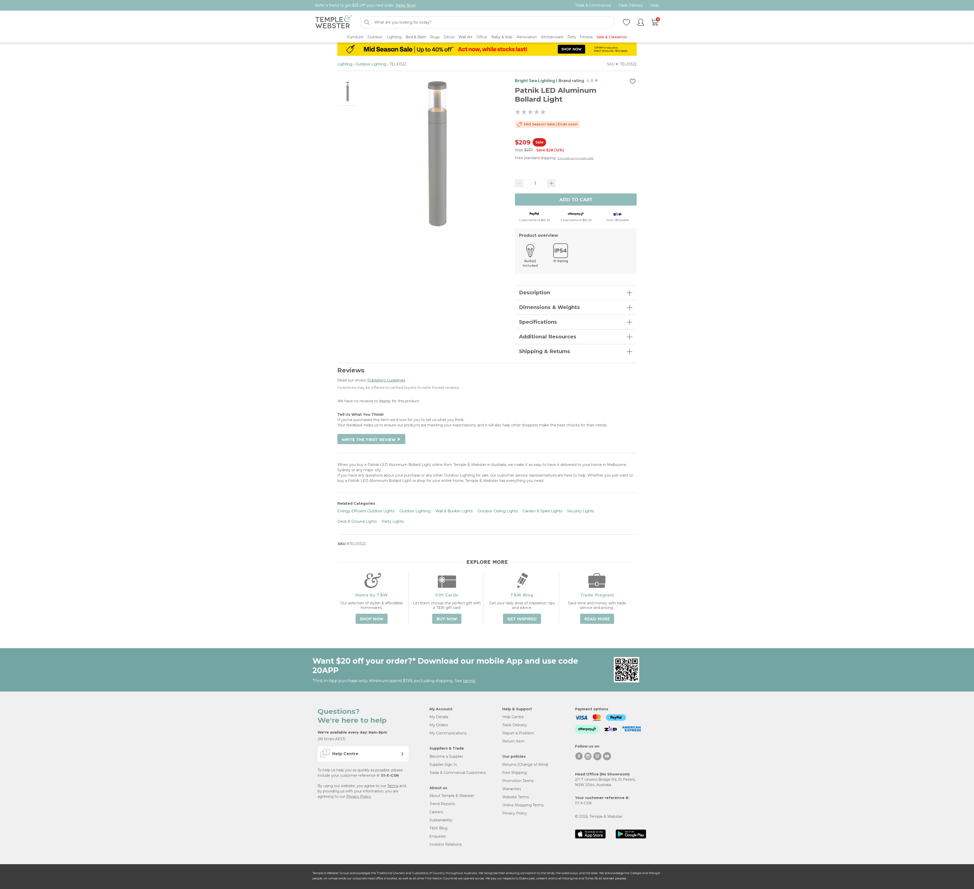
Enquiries (437, 836)
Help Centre (513, 717)
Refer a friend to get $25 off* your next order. (365, 5)
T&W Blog (438, 828)
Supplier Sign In (443, 764)
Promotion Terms (517, 780)
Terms (392, 786)
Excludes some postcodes (576, 158)
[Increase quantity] (551, 183)
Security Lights (580, 511)
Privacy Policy (358, 796)
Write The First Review (371, 439)
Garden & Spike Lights (542, 511)
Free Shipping (514, 772)
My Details (438, 717)
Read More (597, 619)
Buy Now (447, 619)
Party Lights (393, 521)
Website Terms (515, 797)
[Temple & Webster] (333, 22)
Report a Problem (518, 733)
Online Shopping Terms (523, 805)
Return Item (513, 741)
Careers (436, 812)
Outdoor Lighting (370, 64)
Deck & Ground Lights (357, 521)
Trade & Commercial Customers (457, 772)
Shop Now (371, 619)
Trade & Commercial (593, 5)
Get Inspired (522, 619)
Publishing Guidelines (386, 380)
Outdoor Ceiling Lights (498, 511)
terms (469, 680)
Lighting (344, 64)
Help (655, 5)
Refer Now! (406, 5)
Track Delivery (630, 5)
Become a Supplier (446, 756)
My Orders (438, 725)
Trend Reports (442, 804)
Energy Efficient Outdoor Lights (365, 511)
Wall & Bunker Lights (454, 511)
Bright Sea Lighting (535, 80)
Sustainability (441, 820)
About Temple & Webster (451, 795)
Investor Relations (445, 844)
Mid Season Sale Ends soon (551, 124)
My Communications (447, 733)
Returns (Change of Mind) (525, 764)
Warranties (511, 789)
